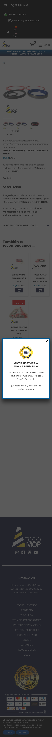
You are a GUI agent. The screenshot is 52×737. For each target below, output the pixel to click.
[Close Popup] (47, 341)
